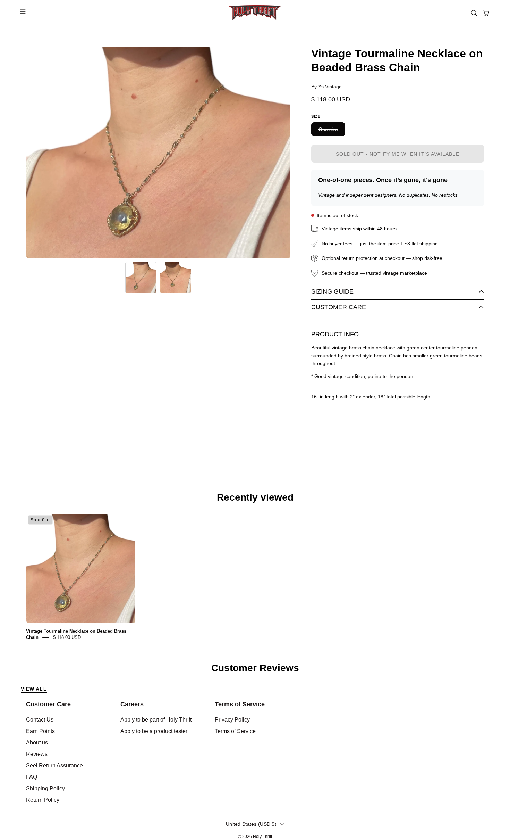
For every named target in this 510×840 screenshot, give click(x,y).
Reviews (37, 754)
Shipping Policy (45, 788)
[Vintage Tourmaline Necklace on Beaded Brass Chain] (140, 277)
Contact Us (39, 720)
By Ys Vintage (326, 86)
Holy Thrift (262, 836)
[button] (474, 13)
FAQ (31, 777)
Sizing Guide (332, 291)
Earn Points (40, 731)
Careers (132, 704)
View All (34, 689)
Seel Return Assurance (54, 765)
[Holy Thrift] (255, 12)
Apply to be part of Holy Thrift (156, 720)
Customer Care (338, 307)
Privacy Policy (232, 720)
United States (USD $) (251, 824)
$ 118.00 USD (67, 637)
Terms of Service (240, 704)
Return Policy (42, 800)
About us (37, 743)
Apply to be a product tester (153, 731)
